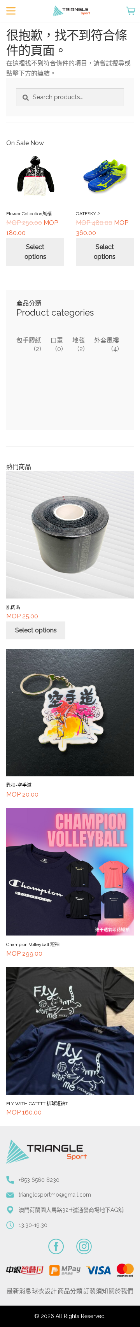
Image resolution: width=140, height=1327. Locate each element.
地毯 (78, 340)
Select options (35, 252)
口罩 (57, 340)
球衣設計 (44, 1291)
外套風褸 (106, 340)
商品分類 (70, 1291)
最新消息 (19, 1291)
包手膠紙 (28, 340)
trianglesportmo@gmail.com (55, 1195)
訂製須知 (95, 1291)
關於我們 (120, 1291)
